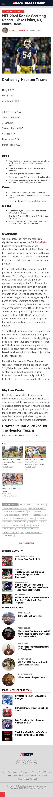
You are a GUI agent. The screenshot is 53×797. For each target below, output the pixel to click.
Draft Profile (17, 518)
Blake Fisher (41, 242)
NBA (44, 772)
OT (22, 532)
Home (3, 772)
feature (30, 518)
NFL (28, 525)
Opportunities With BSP (27, 778)
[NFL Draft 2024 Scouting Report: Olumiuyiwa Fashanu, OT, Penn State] (35, 452)
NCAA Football (17, 525)
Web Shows (13, 772)
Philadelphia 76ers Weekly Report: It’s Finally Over (33, 648)
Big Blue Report (21, 582)
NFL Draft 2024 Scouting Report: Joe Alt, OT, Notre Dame (11, 462)
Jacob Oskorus (18, 30)
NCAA (6, 525)
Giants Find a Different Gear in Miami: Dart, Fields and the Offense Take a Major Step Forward (31, 587)
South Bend (8, 535)
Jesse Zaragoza (25, 674)
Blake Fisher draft (37, 508)
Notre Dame (8, 528)
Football (33, 521)
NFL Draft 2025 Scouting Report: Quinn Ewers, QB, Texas (32, 663)
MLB (38, 772)
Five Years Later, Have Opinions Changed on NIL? (29, 721)
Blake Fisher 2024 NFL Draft (15, 508)
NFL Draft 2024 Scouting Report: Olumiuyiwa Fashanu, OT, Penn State (34, 462)
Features (7, 521)
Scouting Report (33, 532)
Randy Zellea (24, 613)
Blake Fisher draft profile (14, 511)
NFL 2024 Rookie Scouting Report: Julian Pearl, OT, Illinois (12, 488)
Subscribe (43, 775)
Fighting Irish (20, 521)
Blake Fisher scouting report (16, 515)
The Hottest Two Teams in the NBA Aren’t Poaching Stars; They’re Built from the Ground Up (34, 634)
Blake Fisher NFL (35, 511)
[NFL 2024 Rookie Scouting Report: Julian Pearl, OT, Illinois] (12, 479)
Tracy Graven (24, 628)
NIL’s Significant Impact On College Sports (31, 709)
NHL (50, 772)
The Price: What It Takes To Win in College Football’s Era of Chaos (31, 733)
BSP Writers (31, 775)
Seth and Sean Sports (24, 556)
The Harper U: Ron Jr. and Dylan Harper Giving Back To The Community (29, 574)
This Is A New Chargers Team (31, 677)
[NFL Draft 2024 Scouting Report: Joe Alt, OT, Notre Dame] (12, 452)
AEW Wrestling (21, 595)
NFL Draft (37, 525)
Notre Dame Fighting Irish (27, 528)
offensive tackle (10, 532)
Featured (40, 518)
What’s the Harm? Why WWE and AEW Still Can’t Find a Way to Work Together (32, 600)
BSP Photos (19, 775)
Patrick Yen (23, 643)
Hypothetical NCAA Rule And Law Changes (30, 697)
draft (6, 518)
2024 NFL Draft (26, 504)
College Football (39, 515)
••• (9, 775)
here (36, 435)
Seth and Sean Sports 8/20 (27, 559)
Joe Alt (43, 521)
